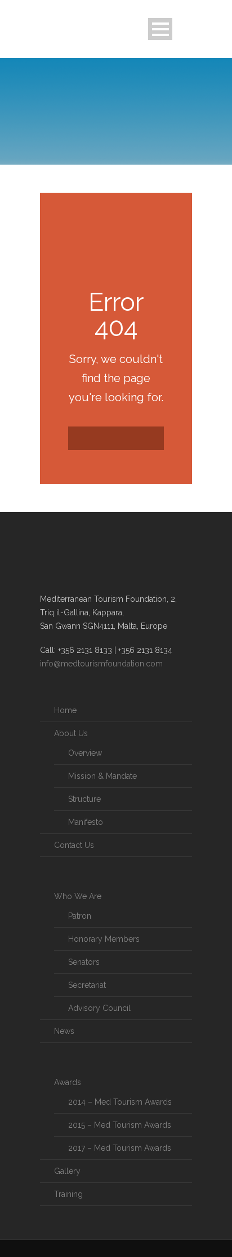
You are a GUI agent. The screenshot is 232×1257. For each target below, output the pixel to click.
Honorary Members (104, 938)
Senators (84, 962)
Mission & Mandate (102, 776)
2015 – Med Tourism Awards (119, 1124)
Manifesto (85, 822)
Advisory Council (99, 1008)
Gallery (67, 1171)
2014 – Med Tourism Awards (120, 1101)
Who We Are (77, 896)
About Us (71, 733)
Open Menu (160, 29)
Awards (67, 1082)
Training (68, 1194)
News (64, 1031)
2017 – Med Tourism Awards (119, 1147)
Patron (79, 915)
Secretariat (87, 985)
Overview (85, 752)
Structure (84, 799)
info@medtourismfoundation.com (101, 663)
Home (65, 710)
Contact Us (74, 845)
